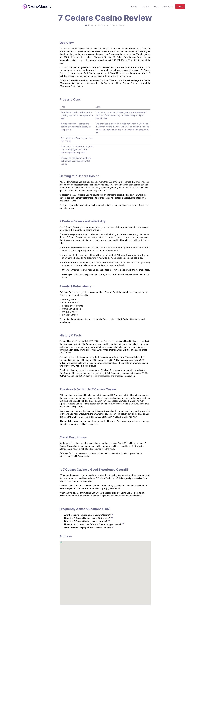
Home (134, 6)
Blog (156, 6)
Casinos (145, 6)
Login (180, 6)
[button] (187, 6)
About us (167, 6)
